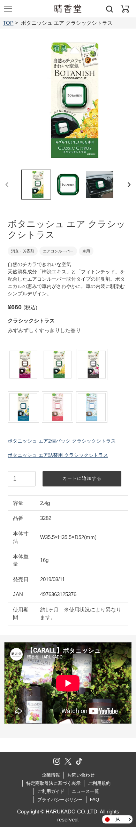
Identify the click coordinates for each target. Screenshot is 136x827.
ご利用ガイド (51, 791)
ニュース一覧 (85, 791)
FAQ (94, 799)
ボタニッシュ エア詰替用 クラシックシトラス (58, 455)
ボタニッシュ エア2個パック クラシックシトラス (62, 441)
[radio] (23, 364)
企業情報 (51, 775)
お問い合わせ (81, 775)
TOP (8, 23)
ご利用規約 (99, 783)
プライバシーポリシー (60, 799)
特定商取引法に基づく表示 (53, 783)
